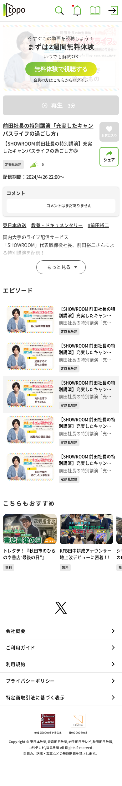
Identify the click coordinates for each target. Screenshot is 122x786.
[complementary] (61, 58)
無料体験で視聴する (61, 69)
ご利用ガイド (20, 647)
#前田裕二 (98, 225)
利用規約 (16, 664)
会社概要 (16, 631)
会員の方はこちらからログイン (61, 80)
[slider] (35, 164)
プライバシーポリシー (30, 681)
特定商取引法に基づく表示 (35, 697)
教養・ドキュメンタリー (57, 225)
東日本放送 (14, 225)
